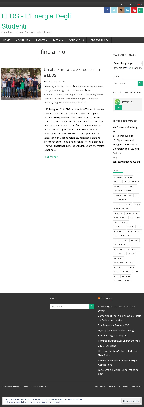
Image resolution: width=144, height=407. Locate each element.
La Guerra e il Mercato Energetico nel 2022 (118, 372)
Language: (133, 4)
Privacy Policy (98, 386)
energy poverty (132, 213)
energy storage (120, 218)
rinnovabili (118, 258)
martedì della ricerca (122, 245)
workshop (126, 276)
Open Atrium (136, 386)
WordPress (43, 386)
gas (138, 227)
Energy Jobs (50, 90)
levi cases (134, 240)
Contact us (76, 40)
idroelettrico (119, 231)
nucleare (135, 249)
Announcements (84, 86)
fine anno (48, 98)
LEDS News (77, 90)
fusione (131, 227)
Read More (50, 156)
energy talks (96, 94)
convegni (70, 94)
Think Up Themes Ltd (20, 386)
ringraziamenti (61, 102)
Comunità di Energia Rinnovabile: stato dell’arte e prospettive (119, 318)
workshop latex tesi (122, 281)
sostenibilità (127, 272)
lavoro (138, 231)
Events (40, 40)
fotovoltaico (119, 227)
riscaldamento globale (123, 263)
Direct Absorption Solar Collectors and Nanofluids (119, 353)
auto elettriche (120, 186)
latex (130, 231)
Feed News (106, 298)
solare (116, 272)
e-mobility (123, 200)
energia (137, 204)
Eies (81, 94)
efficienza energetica (122, 204)
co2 (130, 195)
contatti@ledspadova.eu (126, 161)
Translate (137, 67)
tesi (137, 272)
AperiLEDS (117, 182)
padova (131, 254)
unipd (116, 276)
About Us (22, 40)
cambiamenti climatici (122, 191)
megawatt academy (88, 98)
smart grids (118, 267)
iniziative (59, 98)
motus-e (48, 102)
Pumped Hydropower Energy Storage (119, 340)
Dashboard (111, 386)
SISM (72, 102)
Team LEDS (61, 81)
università (81, 102)
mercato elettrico (121, 249)
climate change (120, 195)
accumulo (118, 177)
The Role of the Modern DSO (113, 325)
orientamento (119, 254)
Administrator (123, 386)
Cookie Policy (58, 402)
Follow (118, 107)
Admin (122, 4)
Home (6, 40)
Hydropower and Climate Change (116, 330)
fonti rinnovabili (121, 222)
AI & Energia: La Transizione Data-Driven (117, 308)
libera (74, 98)
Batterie (133, 186)
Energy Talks (63, 90)
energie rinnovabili (122, 209)
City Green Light (107, 345)
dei (136, 195)
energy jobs (118, 213)
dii (77, 94)
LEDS (67, 98)
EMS (87, 94)
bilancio (60, 94)
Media (57, 40)
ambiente (128, 177)
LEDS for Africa (99, 40)
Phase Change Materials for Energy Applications (117, 362)
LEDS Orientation (121, 240)
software (130, 267)
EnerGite (98, 86)
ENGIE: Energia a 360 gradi (113, 335)
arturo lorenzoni (132, 182)
